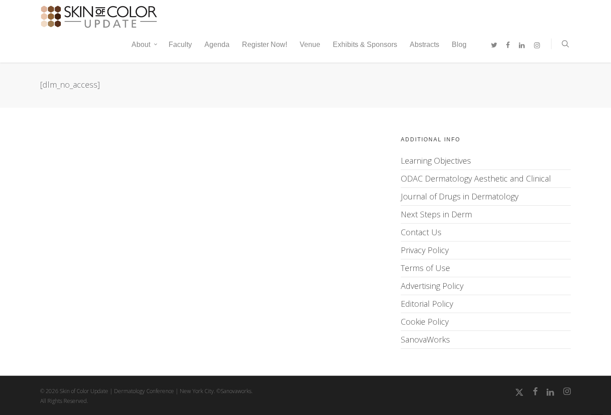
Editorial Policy (427, 303)
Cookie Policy (425, 321)
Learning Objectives (436, 161)
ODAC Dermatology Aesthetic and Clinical (476, 178)
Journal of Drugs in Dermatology (459, 196)
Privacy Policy (425, 250)
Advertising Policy (432, 285)
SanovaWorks (425, 339)
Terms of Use (425, 268)
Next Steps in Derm (436, 214)
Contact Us (421, 232)
